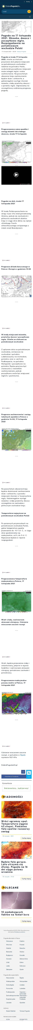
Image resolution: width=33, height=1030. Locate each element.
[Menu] (30, 16)
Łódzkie (22, 985)
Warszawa (9, 941)
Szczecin (8, 959)
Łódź (7, 962)
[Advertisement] (16, 109)
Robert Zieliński (10, 1011)
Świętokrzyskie (10, 999)
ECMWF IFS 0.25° (23, 1020)
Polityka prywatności (19, 932)
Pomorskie (9, 988)
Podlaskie (23, 999)
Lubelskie (22, 988)
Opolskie (22, 1002)
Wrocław (9, 944)
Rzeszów (22, 948)
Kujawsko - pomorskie (23, 993)
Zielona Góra (24, 959)
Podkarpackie (10, 992)
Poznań (22, 944)
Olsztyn (22, 952)
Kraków (22, 941)
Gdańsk (8, 948)
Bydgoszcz (9, 955)
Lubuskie (8, 1002)
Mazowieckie (10, 978)
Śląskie (22, 978)
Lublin (8, 966)
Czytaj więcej (26, 838)
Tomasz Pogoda (25, 1011)
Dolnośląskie (10, 985)
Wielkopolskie (10, 981)
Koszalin (22, 955)
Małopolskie (23, 981)
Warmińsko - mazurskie (23, 996)
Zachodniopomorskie (11, 995)
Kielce (21, 962)
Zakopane (9, 969)
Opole (21, 969)
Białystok (9, 952)
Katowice (22, 966)
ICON (8, 1019)
